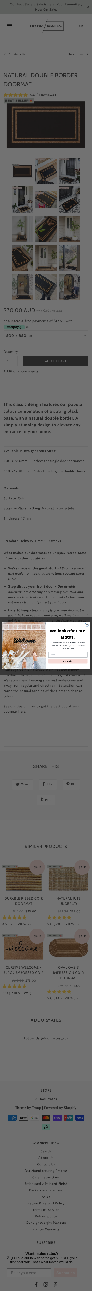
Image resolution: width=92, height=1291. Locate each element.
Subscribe (68, 660)
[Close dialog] (87, 625)
